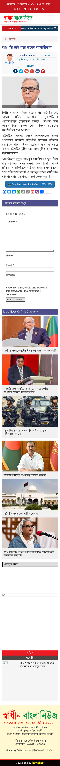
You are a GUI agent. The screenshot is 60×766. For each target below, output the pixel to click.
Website (10, 274)
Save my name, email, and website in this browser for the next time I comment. (27, 291)
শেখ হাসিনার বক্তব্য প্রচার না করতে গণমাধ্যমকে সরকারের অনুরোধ (29, 553)
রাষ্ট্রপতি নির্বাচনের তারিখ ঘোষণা (21, 513)
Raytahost (38, 762)
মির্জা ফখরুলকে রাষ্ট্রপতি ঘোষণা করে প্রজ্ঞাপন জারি (30, 350)
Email (10, 265)
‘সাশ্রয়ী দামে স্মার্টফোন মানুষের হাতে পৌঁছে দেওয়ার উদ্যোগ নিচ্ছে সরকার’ (26, 390)
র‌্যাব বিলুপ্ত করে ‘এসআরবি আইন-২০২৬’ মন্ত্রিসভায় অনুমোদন (25, 432)
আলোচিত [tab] (30, 657)
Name (10, 255)
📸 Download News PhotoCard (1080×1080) (30, 184)
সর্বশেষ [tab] (30, 652)
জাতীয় (12, 39)
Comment (12, 221)
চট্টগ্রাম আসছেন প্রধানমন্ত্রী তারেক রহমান (25, 475)
